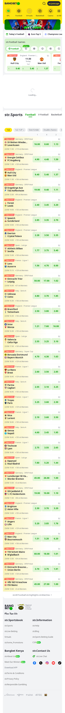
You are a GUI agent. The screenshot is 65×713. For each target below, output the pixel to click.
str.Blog (35, 631)
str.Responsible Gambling (16, 684)
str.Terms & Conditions (14, 673)
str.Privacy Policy (12, 678)
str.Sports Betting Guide (42, 637)
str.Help (35, 625)
